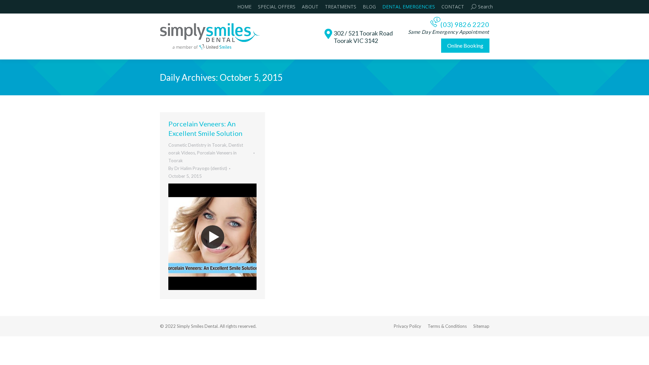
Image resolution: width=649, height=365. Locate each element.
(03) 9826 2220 (464, 24)
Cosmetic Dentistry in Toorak (197, 145)
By (197, 168)
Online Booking (465, 45)
